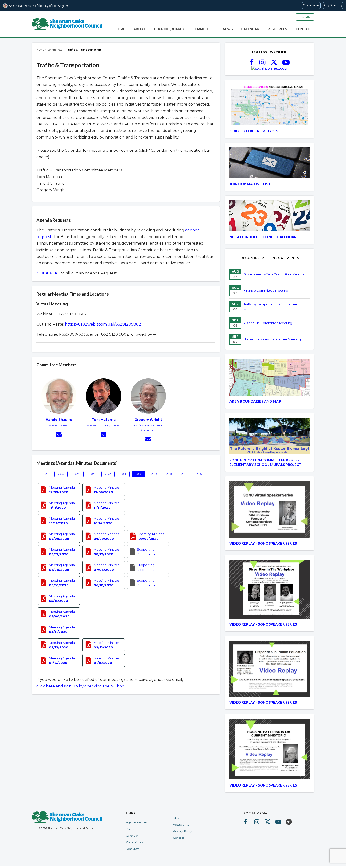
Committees (203, 29)
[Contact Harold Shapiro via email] (59, 435)
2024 (77, 474)
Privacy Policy (182, 831)
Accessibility (181, 824)
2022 (108, 474)
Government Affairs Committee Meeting (274, 274)
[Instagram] (262, 64)
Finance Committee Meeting (266, 290)
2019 (154, 474)
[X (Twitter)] (274, 64)
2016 (199, 474)
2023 (92, 474)
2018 (169, 474)
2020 (138, 474)
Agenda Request (137, 822)
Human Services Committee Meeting (272, 339)
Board (130, 829)
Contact (304, 29)
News (228, 29)
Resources (277, 29)
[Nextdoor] (269, 68)
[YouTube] (286, 64)
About (139, 29)
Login (304, 17)
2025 (61, 474)
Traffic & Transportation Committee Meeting (270, 306)
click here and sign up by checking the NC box (80, 686)
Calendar (250, 29)
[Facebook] (251, 64)
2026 (45, 474)
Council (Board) (169, 29)
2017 (184, 474)
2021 (123, 474)
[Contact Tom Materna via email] (103, 435)
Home (120, 29)
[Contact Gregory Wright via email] (148, 440)
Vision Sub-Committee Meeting (268, 323)
